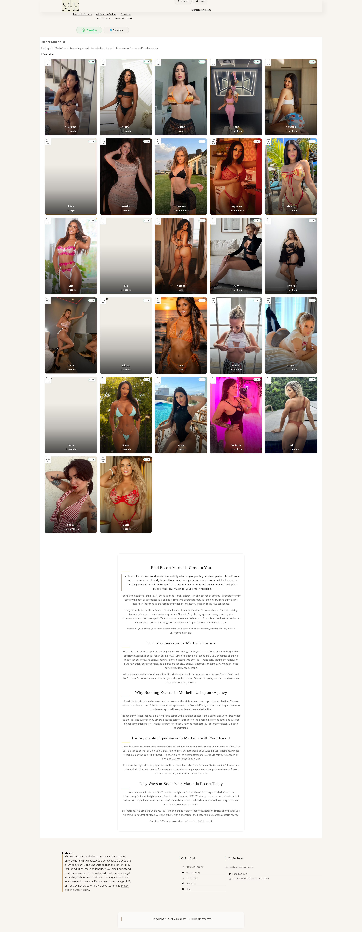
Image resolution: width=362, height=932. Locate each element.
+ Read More (47, 54)
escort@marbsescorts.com (240, 867)
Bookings (126, 14)
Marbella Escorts (82, 14)
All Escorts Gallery (106, 14)
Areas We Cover (124, 18)
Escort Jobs (103, 18)
